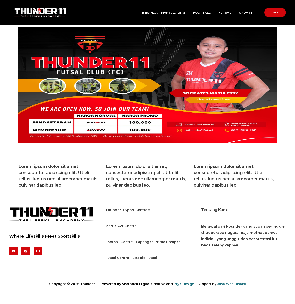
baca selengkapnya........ (223, 245)
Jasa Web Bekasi (231, 284)
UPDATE (245, 12)
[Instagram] (25, 251)
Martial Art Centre (121, 226)
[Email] (38, 251)
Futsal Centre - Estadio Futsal (131, 257)
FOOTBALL (202, 12)
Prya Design (184, 284)
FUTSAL (224, 12)
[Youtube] (13, 251)
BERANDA (150, 12)
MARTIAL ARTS (173, 12)
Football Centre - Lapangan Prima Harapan (143, 242)
